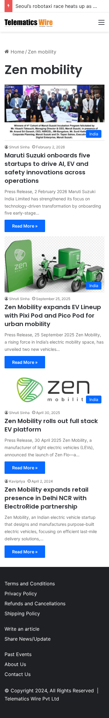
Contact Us (18, 674)
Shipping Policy (22, 613)
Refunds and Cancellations (35, 603)
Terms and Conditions (30, 584)
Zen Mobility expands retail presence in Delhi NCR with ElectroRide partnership (46, 498)
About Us (15, 664)
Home (16, 52)
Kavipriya (17, 481)
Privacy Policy (21, 593)
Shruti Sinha (19, 147)
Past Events (18, 654)
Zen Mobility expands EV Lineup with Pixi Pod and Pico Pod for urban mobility (53, 315)
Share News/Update (28, 639)
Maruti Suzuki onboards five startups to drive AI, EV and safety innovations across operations (47, 168)
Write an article (22, 629)
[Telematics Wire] (29, 22)
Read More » (25, 225)
